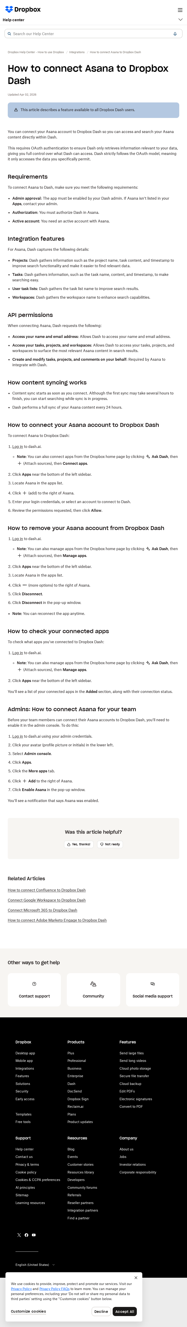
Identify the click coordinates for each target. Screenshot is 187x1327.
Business (74, 1068)
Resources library (81, 1172)
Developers (76, 1180)
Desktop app (25, 1053)
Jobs (122, 1157)
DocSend (75, 1091)
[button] (9, 34)
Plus (71, 1053)
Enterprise (75, 1076)
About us (126, 1149)
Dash (71, 1084)
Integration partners (83, 1210)
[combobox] (93, 33)
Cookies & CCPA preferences (38, 1180)
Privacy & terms (27, 1164)
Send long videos (132, 1061)
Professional (77, 1061)
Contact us (24, 1157)
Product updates (80, 1122)
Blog (71, 1149)
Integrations (25, 1068)
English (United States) (32, 1265)
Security (22, 1091)
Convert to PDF (131, 1106)
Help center (13, 20)
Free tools (23, 1122)
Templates (23, 1114)
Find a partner (78, 1218)
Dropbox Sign (78, 1099)
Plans (72, 1114)
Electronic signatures (135, 1099)
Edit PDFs (127, 1091)
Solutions (23, 1084)
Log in (17, 446)
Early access (25, 1099)
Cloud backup (130, 1084)
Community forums (82, 1187)
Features (22, 1076)
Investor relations (132, 1164)
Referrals (74, 1195)
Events (73, 1157)
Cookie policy (26, 1172)
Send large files (131, 1053)
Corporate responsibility (137, 1172)
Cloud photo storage (135, 1068)
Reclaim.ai (75, 1106)
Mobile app (24, 1061)
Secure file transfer (134, 1076)
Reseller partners (81, 1203)
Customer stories (81, 1164)
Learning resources (30, 1203)
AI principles (25, 1187)
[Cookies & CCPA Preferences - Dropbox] (73, 1297)
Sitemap (22, 1195)
